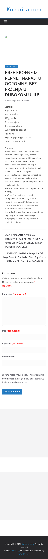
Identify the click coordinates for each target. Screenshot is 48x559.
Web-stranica (8, 356)
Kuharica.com (24, 9)
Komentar (14, 294)
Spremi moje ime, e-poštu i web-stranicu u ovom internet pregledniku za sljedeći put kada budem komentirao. (23, 378)
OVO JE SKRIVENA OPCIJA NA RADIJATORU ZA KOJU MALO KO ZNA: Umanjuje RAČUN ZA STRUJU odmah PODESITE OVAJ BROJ (24, 241)
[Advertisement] (24, 433)
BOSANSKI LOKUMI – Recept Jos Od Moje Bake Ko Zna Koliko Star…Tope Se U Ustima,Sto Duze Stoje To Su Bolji (23, 257)
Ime (11, 330)
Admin (26, 100)
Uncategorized (11, 66)
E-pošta (12, 343)
